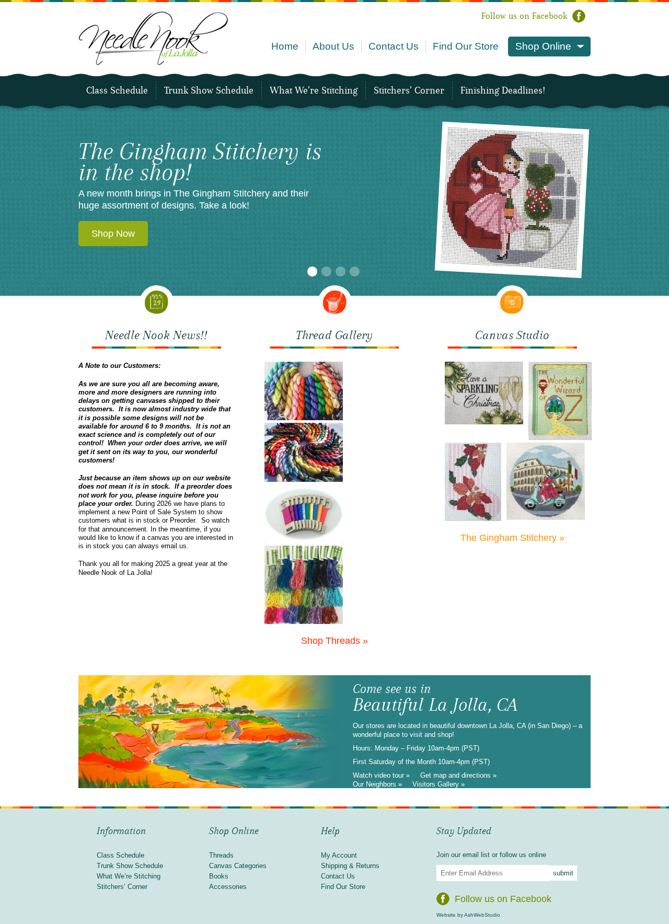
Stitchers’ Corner (409, 90)
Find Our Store (466, 46)
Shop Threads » (334, 641)
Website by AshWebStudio (468, 915)
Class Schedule (117, 90)
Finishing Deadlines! (502, 90)
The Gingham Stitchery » (512, 538)
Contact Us (393, 46)
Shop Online (543, 46)
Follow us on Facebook (524, 16)
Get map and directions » (458, 775)
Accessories (228, 887)
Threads (221, 855)
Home (284, 46)
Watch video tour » (381, 775)
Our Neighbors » (377, 784)
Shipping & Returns (350, 866)
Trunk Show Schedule (208, 90)
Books (218, 876)
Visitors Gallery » (438, 784)
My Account (339, 855)
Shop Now (113, 233)
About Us (333, 46)
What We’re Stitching (313, 90)
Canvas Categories (238, 866)
